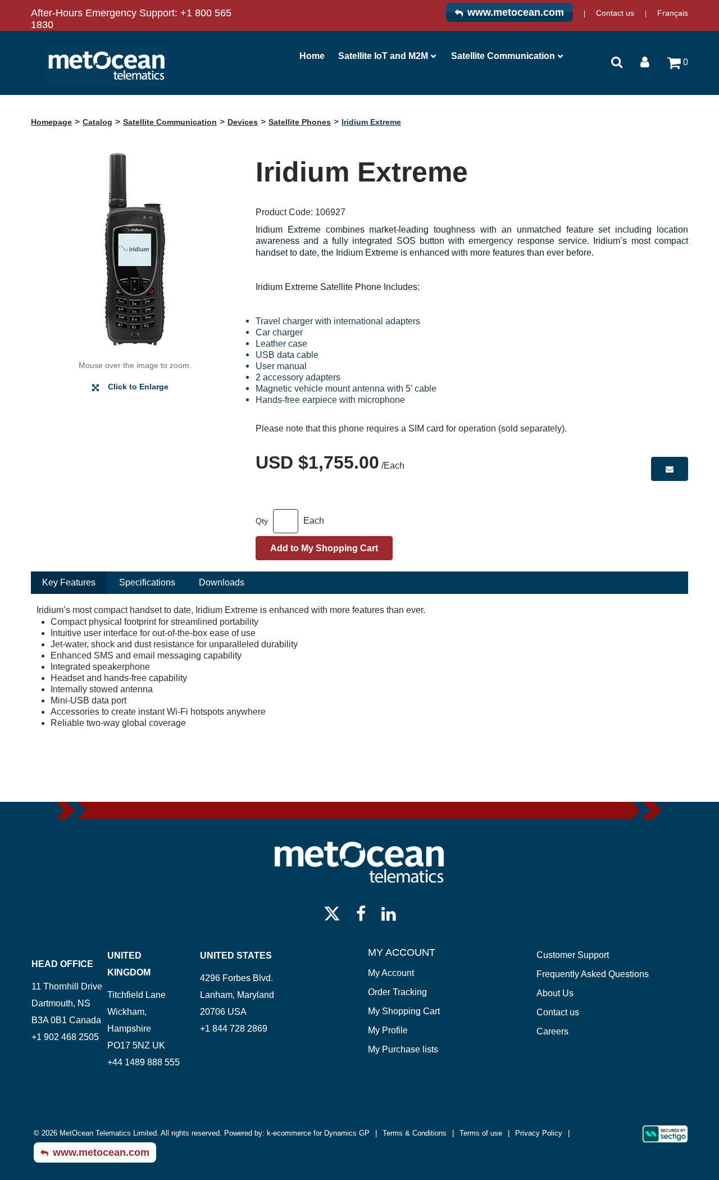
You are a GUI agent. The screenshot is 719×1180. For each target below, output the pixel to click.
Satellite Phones (300, 121)
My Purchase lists (403, 1049)
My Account (391, 973)
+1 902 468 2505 (65, 1037)
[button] (677, 67)
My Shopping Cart (404, 1011)
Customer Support (572, 955)
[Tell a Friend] (669, 469)
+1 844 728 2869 (233, 1028)
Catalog (97, 121)
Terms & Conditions (415, 1133)
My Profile (388, 1030)
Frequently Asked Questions (592, 974)
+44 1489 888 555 (143, 1062)
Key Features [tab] (68, 582)
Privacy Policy (538, 1133)
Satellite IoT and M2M (383, 56)
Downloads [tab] (221, 582)
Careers (552, 1031)
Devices (242, 121)
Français (672, 12)
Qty (262, 520)
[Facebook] (361, 913)
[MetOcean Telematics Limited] (107, 66)
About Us (555, 993)
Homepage (51, 121)
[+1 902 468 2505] (32, 1054)
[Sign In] (644, 61)
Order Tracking (397, 992)
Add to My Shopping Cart (324, 548)
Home (312, 56)
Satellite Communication (503, 56)
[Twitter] (332, 913)
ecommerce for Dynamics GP (321, 1133)
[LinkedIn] (388, 913)
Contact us (615, 12)
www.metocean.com (515, 12)
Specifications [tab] (147, 582)
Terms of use (480, 1133)
